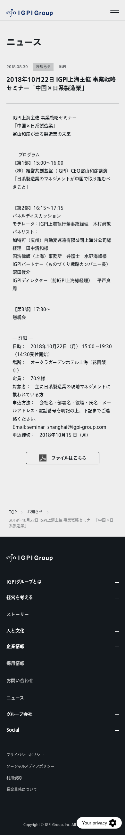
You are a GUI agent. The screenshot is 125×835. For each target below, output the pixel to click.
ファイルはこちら (68, 458)
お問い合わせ (19, 680)
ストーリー (17, 614)
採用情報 (15, 663)
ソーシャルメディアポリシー (30, 766)
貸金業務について (21, 789)
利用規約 (14, 778)
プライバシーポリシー (25, 755)
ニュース (24, 43)
